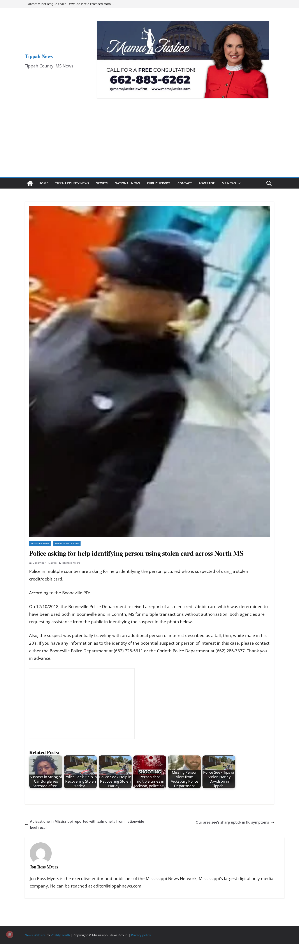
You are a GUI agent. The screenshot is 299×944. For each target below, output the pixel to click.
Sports (102, 183)
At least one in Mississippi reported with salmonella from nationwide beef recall (87, 824)
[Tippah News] (30, 183)
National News (127, 183)
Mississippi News (40, 543)
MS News (229, 183)
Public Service (159, 183)
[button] (238, 183)
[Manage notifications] (9, 934)
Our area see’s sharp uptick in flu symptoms (232, 822)
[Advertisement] (149, 144)
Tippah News (39, 56)
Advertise (207, 183)
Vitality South (60, 935)
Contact (185, 183)
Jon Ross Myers (71, 563)
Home (43, 183)
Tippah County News (72, 183)
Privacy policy (141, 935)
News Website (35, 935)
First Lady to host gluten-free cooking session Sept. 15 (77, 4)
